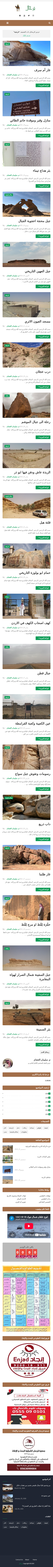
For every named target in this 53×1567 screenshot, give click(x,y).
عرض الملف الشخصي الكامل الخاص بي (39, 1063)
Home (35, 1560)
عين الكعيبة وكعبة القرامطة (32, 723)
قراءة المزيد (44, 85)
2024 (47, 1102)
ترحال (21, 1563)
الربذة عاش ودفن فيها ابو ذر (32, 472)
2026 (47, 1094)
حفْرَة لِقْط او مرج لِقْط (35, 924)
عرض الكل (26, 35)
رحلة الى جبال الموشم (35, 422)
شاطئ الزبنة (46, 1177)
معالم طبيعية (14, 1132)
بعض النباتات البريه (43, 1157)
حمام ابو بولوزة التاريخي (34, 573)
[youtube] (24, 15)
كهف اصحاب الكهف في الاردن (30, 623)
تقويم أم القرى (20, 1202)
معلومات (24, 1132)
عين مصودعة (45, 1496)
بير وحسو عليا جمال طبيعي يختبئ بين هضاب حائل (33, 1485)
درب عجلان (43, 371)
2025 (47, 1098)
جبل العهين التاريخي (37, 271)
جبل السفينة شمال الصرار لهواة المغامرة (30, 977)
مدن (5, 1132)
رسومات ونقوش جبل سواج (32, 774)
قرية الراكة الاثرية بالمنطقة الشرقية (37, 1146)
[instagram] (33, 15)
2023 (47, 1106)
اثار (5, 1128)
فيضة (46, 1128)
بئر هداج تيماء (41, 170)
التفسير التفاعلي (44, 1202)
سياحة (32, 1128)
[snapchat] (20, 15)
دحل (18, 1128)
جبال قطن (43, 673)
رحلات (25, 1128)
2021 (47, 1114)
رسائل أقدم (45, 1052)
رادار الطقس (45, 1199)
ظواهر (39, 1128)
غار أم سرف (42, 70)
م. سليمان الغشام (13, 75)
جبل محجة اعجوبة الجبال (34, 221)
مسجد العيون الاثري (37, 321)
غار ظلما (44, 874)
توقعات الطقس (44, 1196)
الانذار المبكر (21, 1199)
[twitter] (28, 15)
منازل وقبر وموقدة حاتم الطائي (30, 120)
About (27, 1560)
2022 (47, 1110)
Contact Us (19, 1560)
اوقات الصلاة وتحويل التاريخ (16, 1196)
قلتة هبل (45, 522)
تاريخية (11, 1128)
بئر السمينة (43, 1029)
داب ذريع (44, 824)
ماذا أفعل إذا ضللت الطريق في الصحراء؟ (36, 1506)
